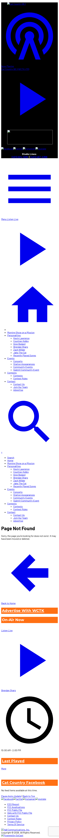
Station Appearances (24, 364)
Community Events (23, 366)
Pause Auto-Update (11, 796)
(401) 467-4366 (38, 156)
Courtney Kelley (21, 341)
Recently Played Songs (24, 355)
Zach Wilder (19, 349)
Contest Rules (20, 378)
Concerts (18, 361)
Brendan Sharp (20, 346)
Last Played (13, 761)
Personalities (14, 335)
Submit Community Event (26, 369)
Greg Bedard (19, 343)
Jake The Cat (19, 352)
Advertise (18, 389)
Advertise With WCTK (23, 610)
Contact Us (19, 384)
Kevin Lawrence (21, 338)
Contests (12, 372)
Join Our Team (20, 387)
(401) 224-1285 (20, 156)
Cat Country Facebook (23, 782)
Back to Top (29, 796)
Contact (11, 381)
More (3, 768)
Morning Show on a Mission (20, 332)
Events (11, 358)
